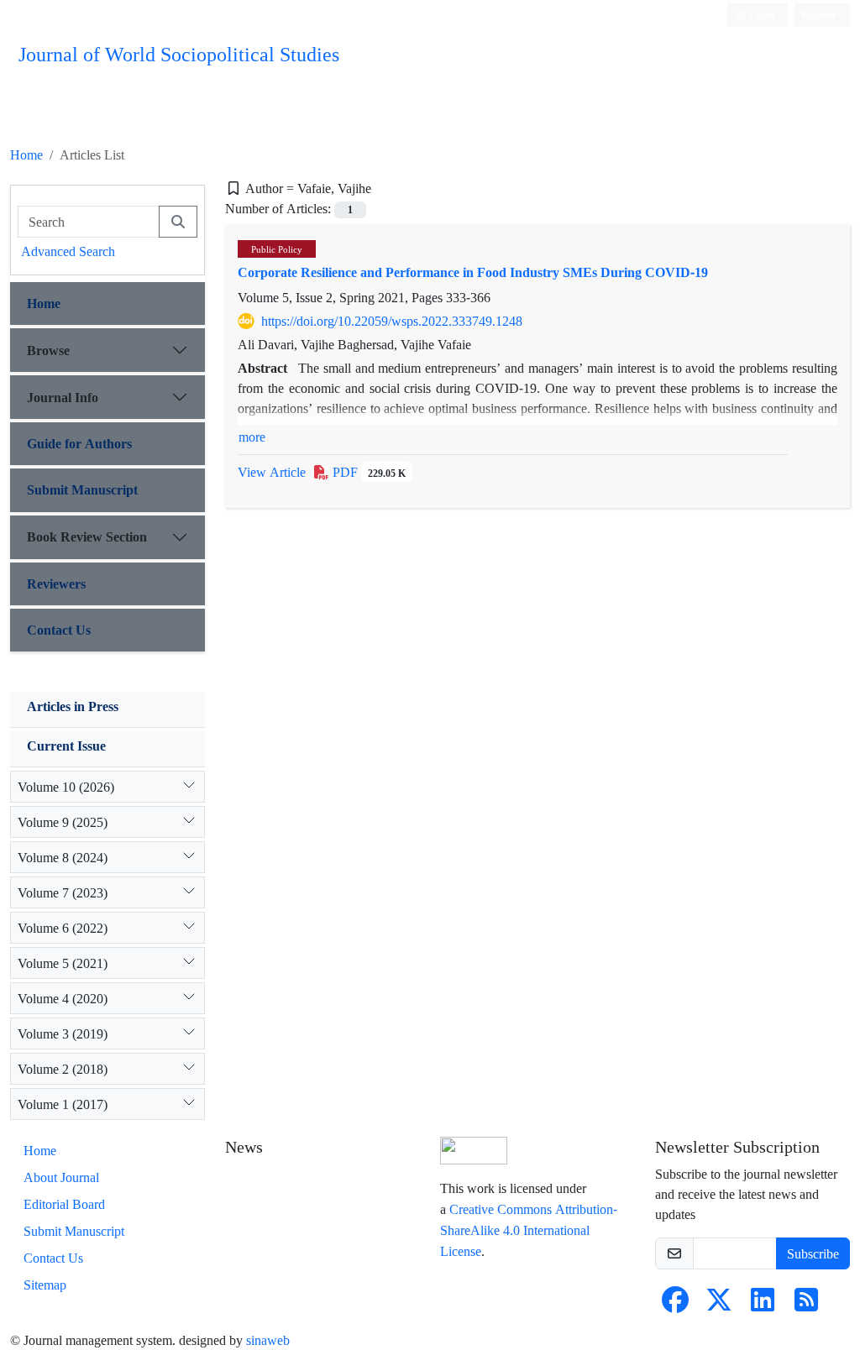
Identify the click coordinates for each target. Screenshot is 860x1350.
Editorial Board (64, 1204)
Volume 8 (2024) (63, 857)
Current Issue (66, 745)
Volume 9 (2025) (63, 822)
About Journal (61, 1177)
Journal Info (62, 397)
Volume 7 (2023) (63, 892)
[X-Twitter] (719, 1304)
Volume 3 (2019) (63, 1033)
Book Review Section (87, 536)
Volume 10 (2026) (66, 786)
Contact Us (59, 629)
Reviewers (56, 583)
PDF (367, 472)
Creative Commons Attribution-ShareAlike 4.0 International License (528, 1230)
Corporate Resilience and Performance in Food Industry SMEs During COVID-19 (473, 272)
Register (818, 15)
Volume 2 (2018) (63, 1069)
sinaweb (268, 1340)
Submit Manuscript (82, 489)
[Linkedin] (762, 1304)
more (252, 436)
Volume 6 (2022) (63, 927)
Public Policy (276, 249)
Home (26, 154)
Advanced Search (68, 251)
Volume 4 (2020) (63, 998)
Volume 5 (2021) (63, 963)
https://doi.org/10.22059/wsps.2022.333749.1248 (391, 320)
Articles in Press (72, 706)
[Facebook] (675, 1304)
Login (760, 15)
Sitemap (45, 1284)
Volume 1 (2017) (63, 1104)
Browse (48, 350)
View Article (272, 472)
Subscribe (813, 1253)
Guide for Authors (79, 443)
